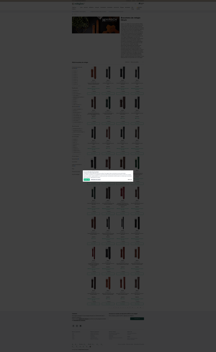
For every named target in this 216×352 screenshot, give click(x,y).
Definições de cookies (96, 179)
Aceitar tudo (86, 179)
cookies (102, 173)
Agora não (130, 179)
